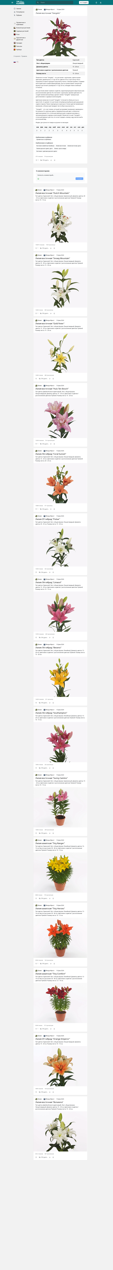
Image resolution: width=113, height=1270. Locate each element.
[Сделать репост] (52, 160)
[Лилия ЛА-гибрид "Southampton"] (60, 737)
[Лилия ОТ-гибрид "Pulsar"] (60, 542)
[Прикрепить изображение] (38, 178)
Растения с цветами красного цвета (46, 151)
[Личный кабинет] (101, 2)
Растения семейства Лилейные (45, 146)
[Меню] (12, 2)
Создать (85, 2)
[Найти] (38, 2)
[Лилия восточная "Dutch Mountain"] (60, 217)
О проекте (17, 56)
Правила (24, 56)
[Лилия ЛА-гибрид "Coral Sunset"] (60, 478)
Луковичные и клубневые (43, 139)
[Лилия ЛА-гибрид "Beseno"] (60, 671)
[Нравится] (37, 379)
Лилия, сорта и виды (60, 148)
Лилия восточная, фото (74, 146)
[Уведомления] (96, 2)
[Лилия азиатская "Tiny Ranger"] (60, 867)
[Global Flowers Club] (20, 2)
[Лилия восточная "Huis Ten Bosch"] (60, 413)
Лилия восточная (61, 146)
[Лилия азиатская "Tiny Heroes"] (60, 932)
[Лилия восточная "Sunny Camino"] (60, 802)
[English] (18, 62)
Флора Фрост (50, 9)
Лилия (40, 9)
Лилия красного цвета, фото (44, 148)
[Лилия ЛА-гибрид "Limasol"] (60, 606)
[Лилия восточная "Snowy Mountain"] (60, 282)
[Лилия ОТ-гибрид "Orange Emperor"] (60, 1062)
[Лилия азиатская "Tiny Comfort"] (60, 998)
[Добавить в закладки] (55, 160)
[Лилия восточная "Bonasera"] (60, 1126)
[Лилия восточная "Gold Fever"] (60, 347)
